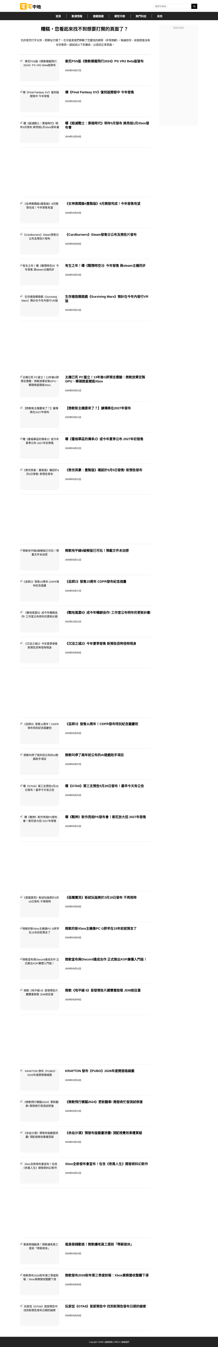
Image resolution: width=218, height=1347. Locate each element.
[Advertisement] (178, 75)
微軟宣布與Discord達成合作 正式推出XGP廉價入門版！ (106, 959)
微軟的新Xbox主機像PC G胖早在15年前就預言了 (101, 928)
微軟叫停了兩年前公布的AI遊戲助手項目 (94, 755)
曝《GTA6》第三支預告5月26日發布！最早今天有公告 (104, 786)
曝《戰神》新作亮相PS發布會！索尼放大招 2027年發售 (105, 817)
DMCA (117, 1342)
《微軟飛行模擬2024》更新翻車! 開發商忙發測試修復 (104, 1102)
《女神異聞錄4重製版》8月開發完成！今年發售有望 (102, 203)
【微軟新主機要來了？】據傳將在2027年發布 (98, 408)
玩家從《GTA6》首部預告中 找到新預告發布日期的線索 (105, 1306)
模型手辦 (119, 16)
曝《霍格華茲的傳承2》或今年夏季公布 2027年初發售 (104, 439)
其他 (159, 16)
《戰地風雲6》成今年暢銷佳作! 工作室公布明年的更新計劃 (107, 612)
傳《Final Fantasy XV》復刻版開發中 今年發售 (99, 92)
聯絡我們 (125, 1342)
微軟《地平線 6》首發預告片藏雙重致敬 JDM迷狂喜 (103, 990)
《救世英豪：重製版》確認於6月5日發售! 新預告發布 (103, 470)
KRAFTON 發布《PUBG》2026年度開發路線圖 (99, 1071)
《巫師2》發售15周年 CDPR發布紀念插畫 (95, 581)
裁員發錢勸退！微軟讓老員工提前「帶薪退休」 (99, 1244)
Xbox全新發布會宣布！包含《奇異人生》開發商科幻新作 (106, 1164)
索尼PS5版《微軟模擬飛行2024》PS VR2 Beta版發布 (104, 61)
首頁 (58, 16)
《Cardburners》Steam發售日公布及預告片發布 (101, 234)
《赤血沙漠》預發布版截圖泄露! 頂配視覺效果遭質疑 (103, 1133)
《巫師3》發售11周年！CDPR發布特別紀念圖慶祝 (101, 724)
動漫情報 (77, 16)
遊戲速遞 (98, 16)
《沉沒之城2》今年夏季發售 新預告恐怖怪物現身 (100, 643)
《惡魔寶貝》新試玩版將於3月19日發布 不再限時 (101, 897)
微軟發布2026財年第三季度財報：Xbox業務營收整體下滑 (107, 1275)
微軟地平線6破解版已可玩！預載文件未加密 (97, 550)
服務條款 (109, 1342)
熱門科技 (141, 16)
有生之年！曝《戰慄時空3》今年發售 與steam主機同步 (105, 265)
